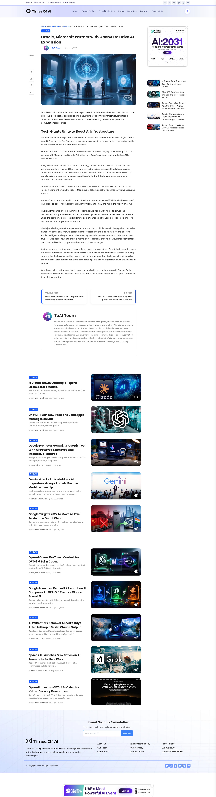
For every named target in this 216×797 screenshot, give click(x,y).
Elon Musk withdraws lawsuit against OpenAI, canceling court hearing (114, 298)
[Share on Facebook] (31, 72)
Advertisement (53, 2)
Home (43, 26)
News (74, 11)
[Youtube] (188, 766)
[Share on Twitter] (31, 78)
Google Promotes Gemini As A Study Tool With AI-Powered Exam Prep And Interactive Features (57, 450)
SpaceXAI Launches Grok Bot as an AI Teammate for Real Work (54, 657)
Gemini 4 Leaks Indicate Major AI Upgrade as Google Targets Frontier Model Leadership (53, 483)
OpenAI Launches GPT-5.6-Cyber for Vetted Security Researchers (54, 689)
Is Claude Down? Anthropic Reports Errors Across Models (53, 385)
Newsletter (39, 2)
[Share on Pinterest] (31, 85)
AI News (66, 26)
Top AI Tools (88, 11)
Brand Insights (106, 11)
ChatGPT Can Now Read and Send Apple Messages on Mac (56, 417)
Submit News (69, 2)
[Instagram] (183, 3)
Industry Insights (126, 11)
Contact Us (157, 11)
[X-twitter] (171, 766)
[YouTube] (188, 3)
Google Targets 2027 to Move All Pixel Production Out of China (54, 516)
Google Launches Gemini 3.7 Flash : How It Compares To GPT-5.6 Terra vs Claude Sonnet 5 (57, 592)
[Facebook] (165, 3)
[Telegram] (179, 3)
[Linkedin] (175, 766)
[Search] (187, 11)
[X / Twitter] (169, 3)
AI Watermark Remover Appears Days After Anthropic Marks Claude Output (55, 625)
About (29, 2)
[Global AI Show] (167, 46)
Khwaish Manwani (39, 499)
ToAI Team (56, 48)
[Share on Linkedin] (31, 92)
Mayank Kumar (38, 465)
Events (143, 11)
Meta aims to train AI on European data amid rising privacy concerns (64, 298)
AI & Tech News (55, 26)
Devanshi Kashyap (39, 398)
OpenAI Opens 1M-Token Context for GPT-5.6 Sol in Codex (54, 559)
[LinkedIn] (174, 3)
